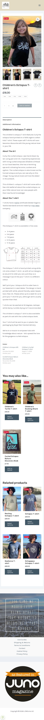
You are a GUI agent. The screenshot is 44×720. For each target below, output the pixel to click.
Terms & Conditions (22, 645)
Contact (22, 648)
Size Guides (22, 640)
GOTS (17, 203)
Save (7, 18)
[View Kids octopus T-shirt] (17, 74)
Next (40, 74)
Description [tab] (7, 120)
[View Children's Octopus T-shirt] (27, 74)
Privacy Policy (22, 654)
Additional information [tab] (12, 124)
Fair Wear (35, 206)
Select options (10, 417)
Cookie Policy (22, 651)
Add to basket (24, 105)
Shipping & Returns (22, 642)
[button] (38, 19)
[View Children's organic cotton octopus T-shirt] (37, 74)
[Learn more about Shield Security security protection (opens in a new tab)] (2, 717)
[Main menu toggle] (39, 5)
